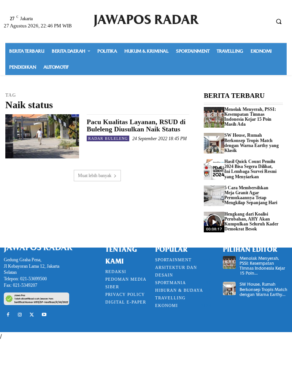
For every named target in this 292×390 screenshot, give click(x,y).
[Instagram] (20, 315)
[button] (278, 21)
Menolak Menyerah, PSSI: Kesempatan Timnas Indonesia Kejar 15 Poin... (262, 266)
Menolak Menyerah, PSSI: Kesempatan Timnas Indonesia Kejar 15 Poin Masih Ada (250, 117)
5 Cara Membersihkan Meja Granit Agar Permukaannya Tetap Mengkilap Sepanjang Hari (250, 195)
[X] (32, 315)
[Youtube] (44, 315)
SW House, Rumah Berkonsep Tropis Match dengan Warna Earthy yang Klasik (251, 143)
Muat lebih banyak (94, 175)
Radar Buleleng (108, 138)
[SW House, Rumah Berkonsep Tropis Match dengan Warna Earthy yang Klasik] (214, 143)
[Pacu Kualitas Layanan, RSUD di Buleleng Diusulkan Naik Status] (42, 136)
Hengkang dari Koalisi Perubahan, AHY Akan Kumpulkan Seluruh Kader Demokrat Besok (251, 221)
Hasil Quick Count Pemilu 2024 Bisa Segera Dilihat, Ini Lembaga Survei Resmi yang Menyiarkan (250, 169)
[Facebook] (8, 315)
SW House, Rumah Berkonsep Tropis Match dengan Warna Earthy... (263, 289)
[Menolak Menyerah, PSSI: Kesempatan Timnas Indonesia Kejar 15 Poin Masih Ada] (214, 117)
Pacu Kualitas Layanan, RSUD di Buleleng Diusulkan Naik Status (136, 125)
